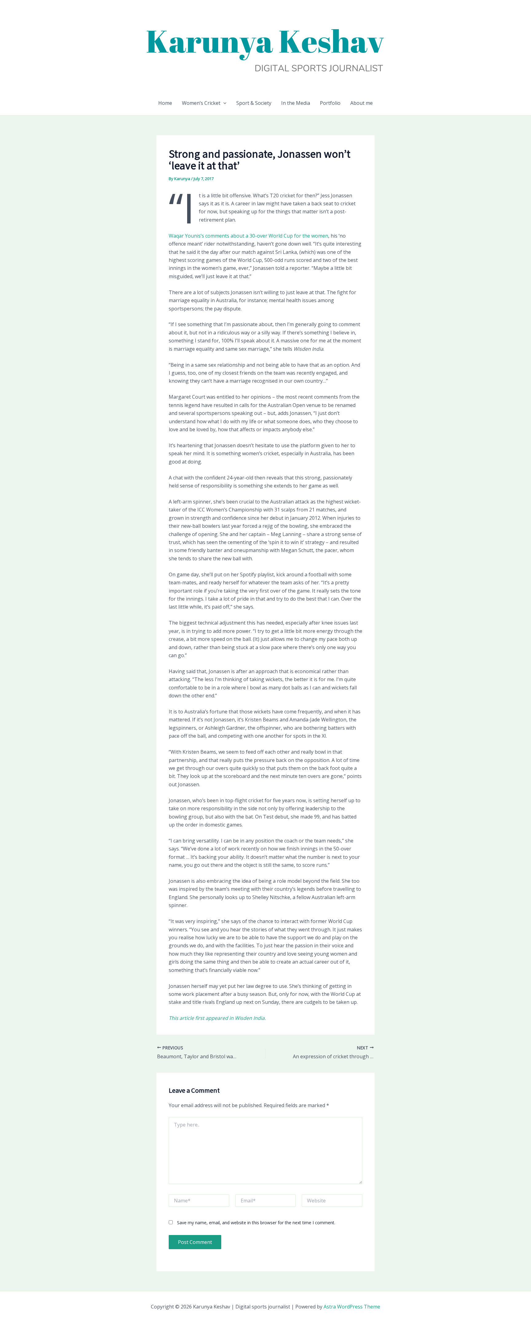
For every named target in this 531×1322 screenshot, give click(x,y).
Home (165, 103)
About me (361, 103)
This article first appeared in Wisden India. (217, 1018)
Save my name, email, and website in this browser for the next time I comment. (256, 1222)
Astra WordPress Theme (352, 1306)
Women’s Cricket (201, 103)
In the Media (295, 103)
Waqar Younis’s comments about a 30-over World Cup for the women (248, 235)
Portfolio (330, 103)
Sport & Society (253, 103)
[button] (223, 103)
